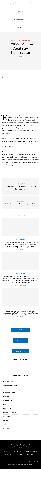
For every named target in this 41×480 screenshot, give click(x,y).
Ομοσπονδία (17, 452)
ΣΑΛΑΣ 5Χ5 (6, 428)
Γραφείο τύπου (16, 41)
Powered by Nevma (27, 464)
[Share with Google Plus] (21, 61)
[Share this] (16, 61)
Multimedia (31, 454)
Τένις (5, 424)
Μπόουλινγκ (7, 401)
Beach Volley (8, 381)
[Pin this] (24, 61)
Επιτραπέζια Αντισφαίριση (12, 389)
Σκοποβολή (7, 416)
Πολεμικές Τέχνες (10, 412)
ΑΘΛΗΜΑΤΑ (20, 340)
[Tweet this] (19, 61)
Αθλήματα (20, 454)
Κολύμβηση (7, 397)
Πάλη (5, 404)
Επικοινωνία (21, 457)
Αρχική (7, 452)
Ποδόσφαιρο (7, 408)
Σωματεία (9, 454)
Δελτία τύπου (26, 41)
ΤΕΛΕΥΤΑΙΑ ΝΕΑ (20, 329)
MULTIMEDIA (20, 351)
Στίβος (5, 420)
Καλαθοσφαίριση (9, 393)
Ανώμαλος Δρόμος (10, 385)
